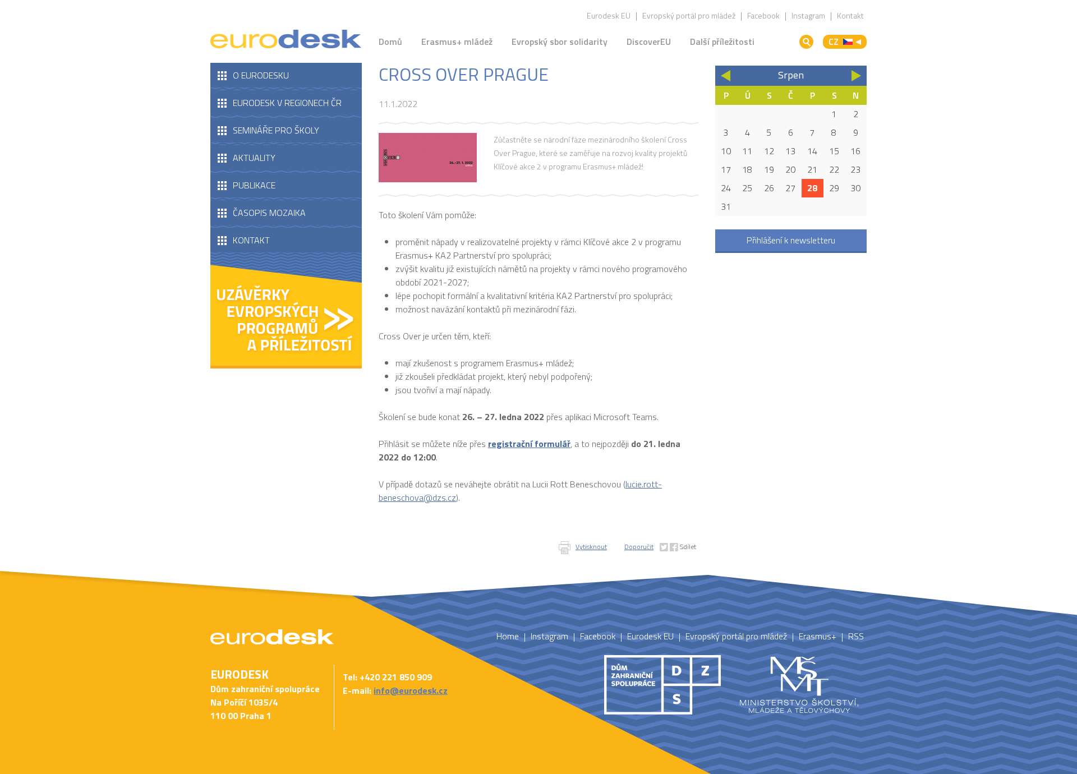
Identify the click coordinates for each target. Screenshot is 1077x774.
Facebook (763, 15)
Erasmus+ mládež (457, 41)
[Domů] (286, 39)
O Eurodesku (261, 75)
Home (507, 636)
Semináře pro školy (276, 130)
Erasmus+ (817, 636)
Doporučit (638, 546)
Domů (390, 41)
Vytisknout (591, 546)
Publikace (254, 185)
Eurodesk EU (608, 15)
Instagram (808, 15)
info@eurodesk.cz (411, 690)
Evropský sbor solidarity (559, 41)
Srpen (791, 74)
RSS (856, 636)
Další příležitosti (722, 41)
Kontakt (850, 15)
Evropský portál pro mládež (688, 15)
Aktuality (254, 157)
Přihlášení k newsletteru (791, 240)
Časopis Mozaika (269, 212)
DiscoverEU (649, 41)
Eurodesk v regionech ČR (287, 102)
